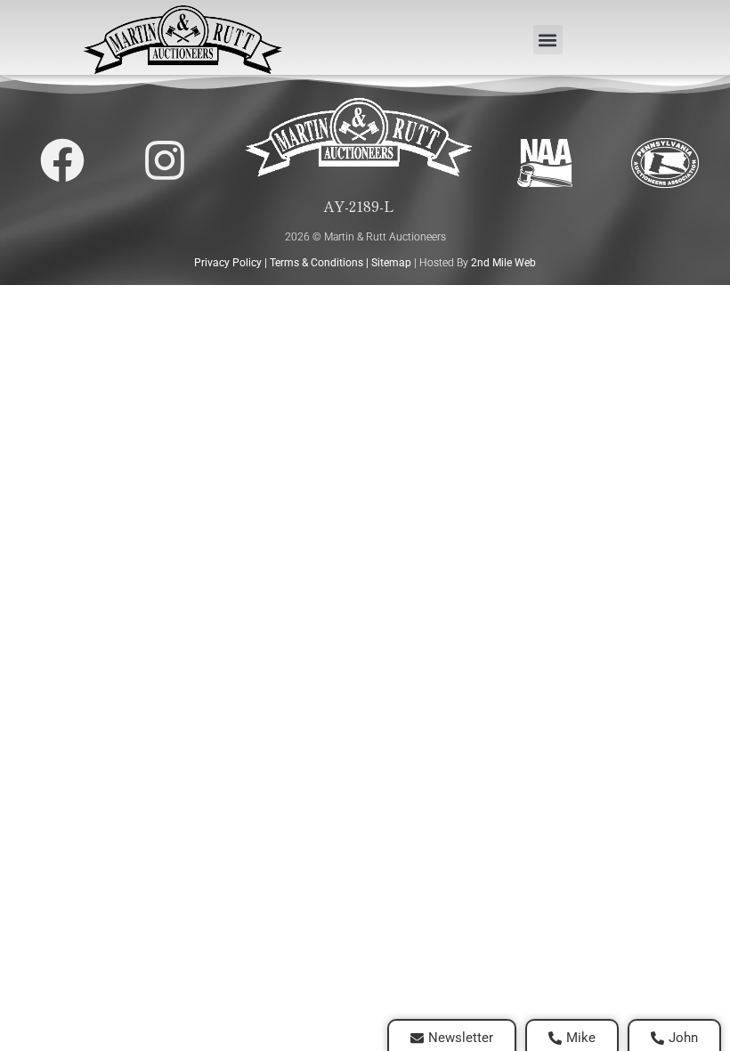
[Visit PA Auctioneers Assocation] (665, 163)
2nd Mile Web (503, 263)
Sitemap (391, 263)
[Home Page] (182, 39)
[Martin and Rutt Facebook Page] (62, 160)
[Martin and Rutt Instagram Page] (164, 160)
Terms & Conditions (316, 263)
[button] (548, 39)
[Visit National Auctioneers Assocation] (545, 163)
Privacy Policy (228, 263)
